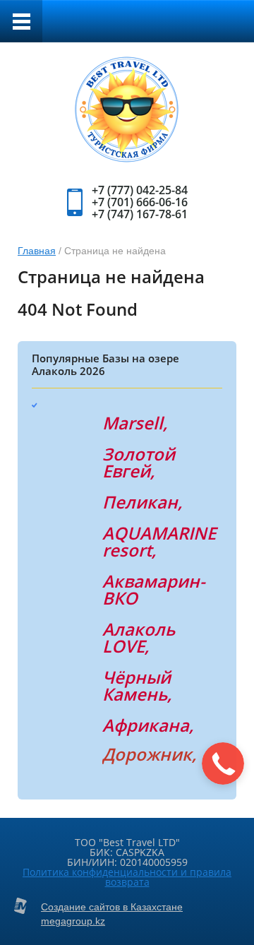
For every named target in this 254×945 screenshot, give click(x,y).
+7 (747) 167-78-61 (140, 214)
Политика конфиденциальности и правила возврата (127, 876)
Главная (37, 250)
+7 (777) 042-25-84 (140, 190)
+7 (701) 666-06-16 (140, 202)
